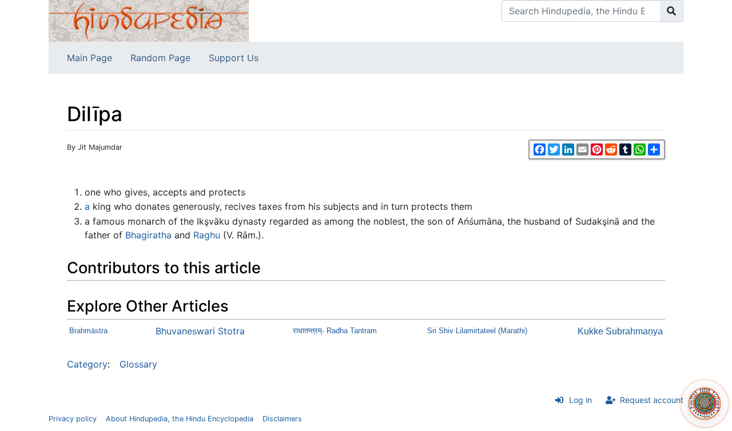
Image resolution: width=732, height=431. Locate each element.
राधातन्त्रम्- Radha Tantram (335, 330)
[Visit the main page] (149, 20)
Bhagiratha (148, 235)
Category (87, 364)
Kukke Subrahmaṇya (620, 331)
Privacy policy (73, 418)
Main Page (89, 57)
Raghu (206, 235)
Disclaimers (282, 418)
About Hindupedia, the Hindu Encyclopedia (179, 418)
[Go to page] (671, 11)
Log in (580, 400)
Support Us (233, 57)
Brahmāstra (88, 330)
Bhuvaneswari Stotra (200, 331)
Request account (651, 400)
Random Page (160, 57)
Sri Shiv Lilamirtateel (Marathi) (477, 330)
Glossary (138, 364)
